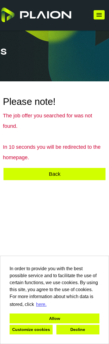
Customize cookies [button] (31, 329)
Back (54, 174)
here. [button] (41, 304)
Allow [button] (54, 318)
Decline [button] (77, 329)
